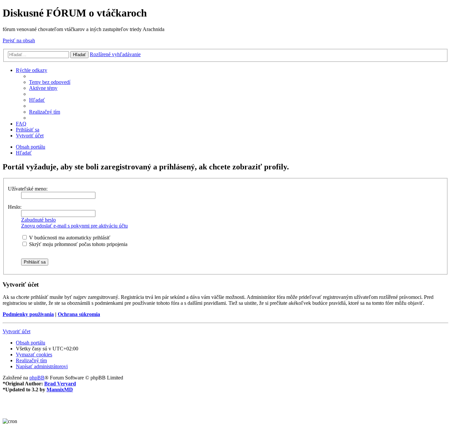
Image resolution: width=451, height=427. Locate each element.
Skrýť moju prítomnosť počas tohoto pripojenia (77, 244)
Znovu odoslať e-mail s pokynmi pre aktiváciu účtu (74, 226)
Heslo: (14, 207)
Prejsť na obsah (19, 40)
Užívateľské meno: (28, 189)
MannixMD (60, 389)
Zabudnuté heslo (38, 220)
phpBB (37, 377)
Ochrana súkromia (79, 314)
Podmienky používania (28, 314)
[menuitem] (49, 82)
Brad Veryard (60, 383)
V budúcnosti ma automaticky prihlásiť (69, 237)
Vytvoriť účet (16, 331)
